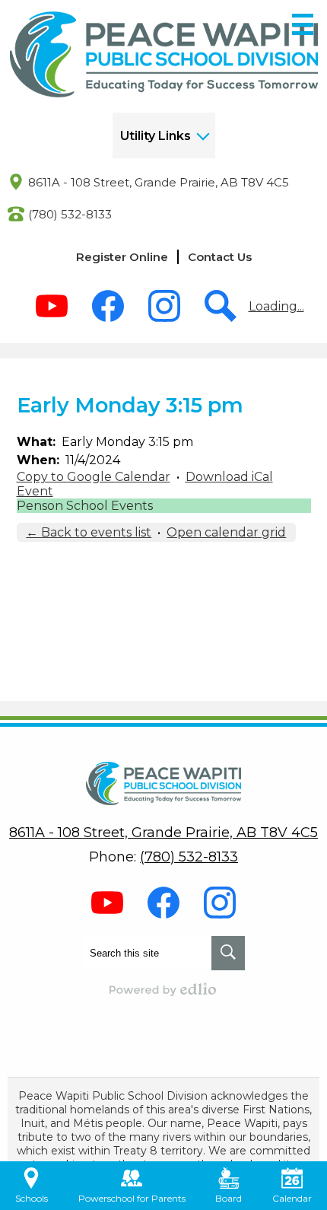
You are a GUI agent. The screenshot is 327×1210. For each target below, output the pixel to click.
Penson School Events (85, 505)
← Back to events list (88, 532)
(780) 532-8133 (70, 214)
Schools (31, 1198)
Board (228, 1198)
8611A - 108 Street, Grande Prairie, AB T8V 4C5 (158, 182)
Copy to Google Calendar (93, 477)
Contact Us (220, 257)
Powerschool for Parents (132, 1198)
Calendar (292, 1198)
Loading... (276, 306)
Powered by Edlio (163, 989)
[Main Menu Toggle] (302, 24)
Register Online (122, 257)
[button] (164, 135)
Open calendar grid (226, 532)
